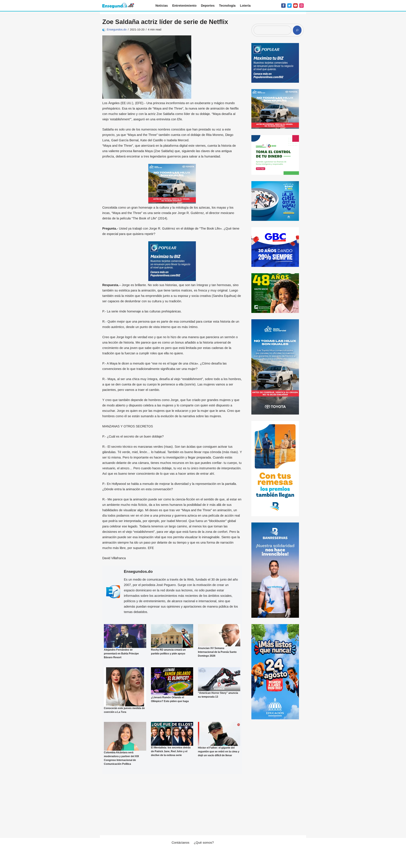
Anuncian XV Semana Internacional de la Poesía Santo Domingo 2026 (217, 652)
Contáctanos (180, 842)
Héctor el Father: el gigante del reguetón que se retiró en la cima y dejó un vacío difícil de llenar (218, 751)
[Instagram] (301, 5)
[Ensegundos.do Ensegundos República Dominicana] (118, 5)
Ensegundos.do (117, 29)
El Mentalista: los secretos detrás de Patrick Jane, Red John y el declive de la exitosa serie (171, 751)
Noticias (161, 5)
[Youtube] (295, 5)
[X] (289, 5)
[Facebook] (283, 5)
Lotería (245, 5)
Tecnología (227, 5)
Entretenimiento (184, 5)
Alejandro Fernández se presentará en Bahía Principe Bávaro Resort (121, 653)
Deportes (208, 5)
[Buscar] (297, 30)
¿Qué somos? (204, 842)
